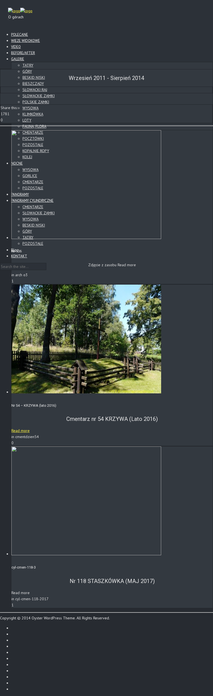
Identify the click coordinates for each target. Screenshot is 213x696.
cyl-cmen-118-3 (23, 567)
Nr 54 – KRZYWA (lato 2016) (33, 405)
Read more (20, 430)
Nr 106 (16, 251)
